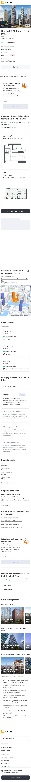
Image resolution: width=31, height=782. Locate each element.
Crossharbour (13, 283)
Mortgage (9, 76)
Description (23, 76)
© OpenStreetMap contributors (23, 315)
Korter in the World (6, 747)
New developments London (9, 279)
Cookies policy (8, 772)
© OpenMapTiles (13, 315)
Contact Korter (5, 750)
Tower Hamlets (21, 279)
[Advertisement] (15, 248)
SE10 (2, 281)
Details (16, 76)
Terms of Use (19, 772)
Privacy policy (5, 760)
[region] (15, 300)
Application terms (6, 763)
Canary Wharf (5, 283)
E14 (27, 279)
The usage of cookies (7, 758)
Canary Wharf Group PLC (8, 61)
